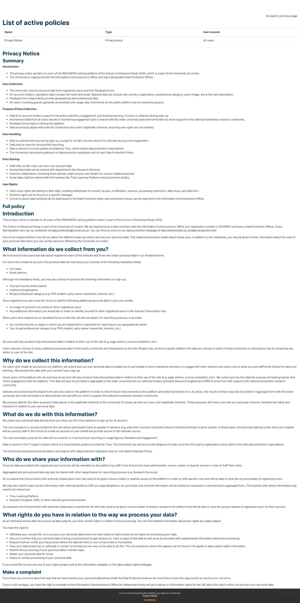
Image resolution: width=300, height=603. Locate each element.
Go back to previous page (281, 16)
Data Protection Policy (138, 451)
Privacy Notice (150, 595)
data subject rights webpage (134, 564)
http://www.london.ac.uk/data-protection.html (188, 230)
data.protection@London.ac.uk (70, 230)
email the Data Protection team (130, 578)
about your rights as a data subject (199, 521)
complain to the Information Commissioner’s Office (87, 584)
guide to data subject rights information (221, 546)
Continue (150, 599)
